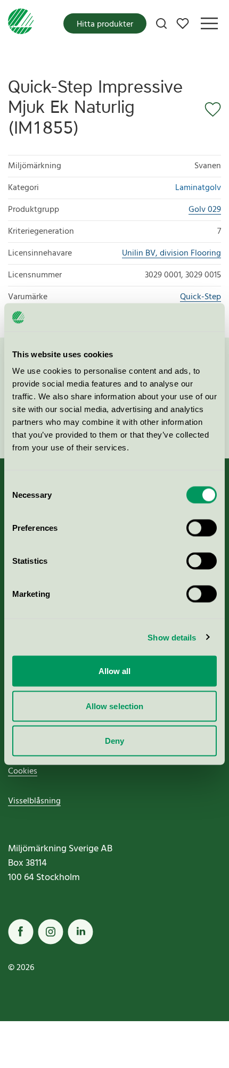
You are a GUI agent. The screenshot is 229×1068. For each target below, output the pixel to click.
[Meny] (209, 23)
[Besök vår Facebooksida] (21, 931)
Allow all (115, 671)
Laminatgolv (198, 188)
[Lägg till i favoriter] (209, 109)
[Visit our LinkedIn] (80, 931)
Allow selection (115, 705)
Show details (172, 637)
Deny (114, 740)
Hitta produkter (105, 24)
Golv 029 (205, 210)
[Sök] (161, 23)
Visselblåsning (34, 801)
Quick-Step (200, 297)
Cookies (22, 771)
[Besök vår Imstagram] (50, 931)
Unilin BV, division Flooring (171, 253)
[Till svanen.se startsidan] (21, 23)
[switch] (201, 528)
